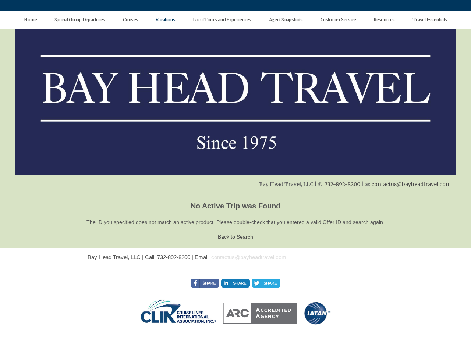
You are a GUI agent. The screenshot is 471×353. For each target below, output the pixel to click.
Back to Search (235, 237)
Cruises (130, 19)
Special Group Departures (79, 19)
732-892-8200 (342, 184)
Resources (384, 19)
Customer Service (338, 19)
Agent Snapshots (286, 19)
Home (30, 19)
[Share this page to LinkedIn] (235, 283)
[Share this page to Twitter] (266, 283)
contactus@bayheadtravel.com (411, 184)
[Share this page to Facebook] (205, 283)
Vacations (165, 19)
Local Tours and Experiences (222, 19)
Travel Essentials (429, 19)
